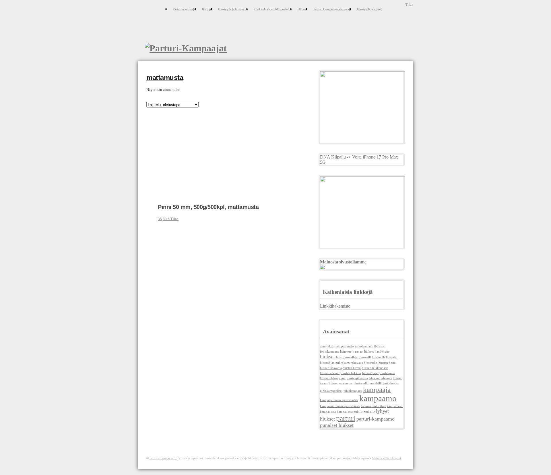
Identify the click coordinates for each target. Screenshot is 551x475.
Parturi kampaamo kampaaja (332, 9)
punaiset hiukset (337, 425)
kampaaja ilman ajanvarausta (339, 400)
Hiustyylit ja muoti (369, 9)
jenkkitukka (391, 383)
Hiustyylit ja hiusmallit (233, 9)
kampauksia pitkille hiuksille (356, 411)
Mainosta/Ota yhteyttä (386, 458)
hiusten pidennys (380, 378)
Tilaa (409, 4)
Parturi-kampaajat (184, 9)
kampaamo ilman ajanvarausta (340, 406)
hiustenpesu (387, 373)
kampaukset (395, 406)
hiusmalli (365, 357)
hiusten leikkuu (351, 373)
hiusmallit (378, 357)
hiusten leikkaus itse (375, 368)
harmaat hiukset (363, 351)
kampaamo (378, 398)
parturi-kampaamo (375, 419)
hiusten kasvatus (331, 368)
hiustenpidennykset (333, 378)
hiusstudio (370, 362)
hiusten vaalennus (340, 383)
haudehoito (382, 351)
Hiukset (303, 9)
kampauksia (328, 411)
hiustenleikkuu (329, 373)
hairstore (346, 351)
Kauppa (207, 9)
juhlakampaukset (331, 390)
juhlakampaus (353, 390)
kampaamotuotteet (373, 406)
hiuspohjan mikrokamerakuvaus (341, 362)
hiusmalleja (350, 357)
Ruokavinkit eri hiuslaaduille (273, 9)
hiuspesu (391, 357)
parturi (345, 418)
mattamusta (164, 77)
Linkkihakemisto (335, 306)
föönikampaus (329, 351)
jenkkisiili (375, 383)
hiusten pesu (370, 373)
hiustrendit (361, 383)
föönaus (379, 346)
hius (339, 357)
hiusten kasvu (352, 368)
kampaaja (377, 389)
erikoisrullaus (364, 346)
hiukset (327, 356)
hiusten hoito (387, 362)
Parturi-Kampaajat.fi (163, 458)
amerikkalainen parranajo (337, 346)
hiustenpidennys (357, 378)
